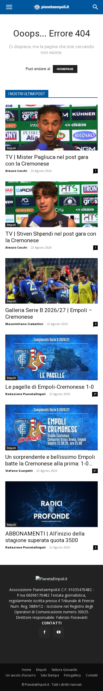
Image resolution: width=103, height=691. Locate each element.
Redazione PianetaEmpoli (25, 394)
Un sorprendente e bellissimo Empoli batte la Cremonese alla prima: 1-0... (50, 460)
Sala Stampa (50, 675)
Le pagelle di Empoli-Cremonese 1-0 (49, 387)
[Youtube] (58, 632)
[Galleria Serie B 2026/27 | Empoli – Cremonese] (51, 281)
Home (26, 669)
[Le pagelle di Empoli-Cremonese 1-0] (51, 357)
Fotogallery (72, 675)
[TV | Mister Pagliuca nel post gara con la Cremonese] (51, 127)
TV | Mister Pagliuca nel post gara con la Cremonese (46, 160)
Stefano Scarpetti (19, 471)
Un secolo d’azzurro (21, 675)
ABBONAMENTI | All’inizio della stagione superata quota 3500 (45, 536)
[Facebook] (44, 632)
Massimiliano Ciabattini (24, 324)
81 (95, 471)
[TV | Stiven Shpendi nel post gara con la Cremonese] (51, 204)
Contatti (92, 675)
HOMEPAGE (65, 69)
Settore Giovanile (64, 669)
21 (95, 394)
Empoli (11, 148)
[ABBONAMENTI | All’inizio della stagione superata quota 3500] (51, 504)
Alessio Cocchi (16, 171)
